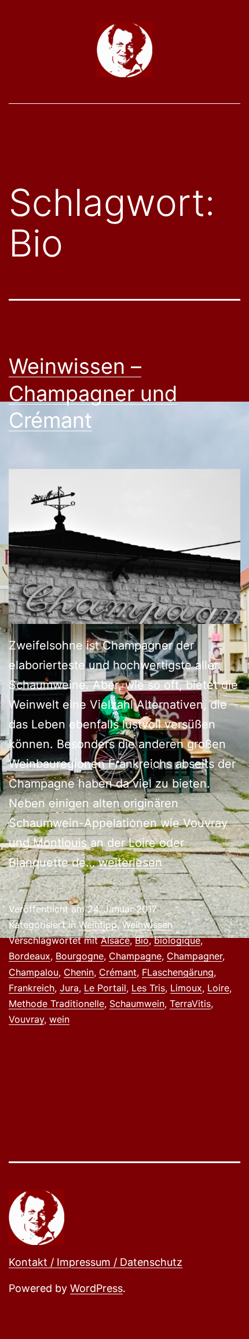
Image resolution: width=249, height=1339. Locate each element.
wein (59, 1019)
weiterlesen (130, 862)
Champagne (135, 956)
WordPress (96, 1288)
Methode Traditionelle (56, 1003)
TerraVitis (190, 1003)
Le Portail (105, 988)
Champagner (194, 956)
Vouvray (26, 1019)
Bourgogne (80, 956)
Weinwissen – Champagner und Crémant (93, 393)
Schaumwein (136, 1003)
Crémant (118, 972)
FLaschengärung (178, 972)
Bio (142, 940)
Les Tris (148, 988)
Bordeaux (29, 956)
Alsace (115, 940)
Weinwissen (147, 924)
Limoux (186, 988)
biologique (177, 940)
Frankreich (31, 988)
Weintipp (98, 924)
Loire (218, 988)
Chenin (79, 972)
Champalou (33, 972)
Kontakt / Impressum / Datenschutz (95, 1262)
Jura (69, 988)
